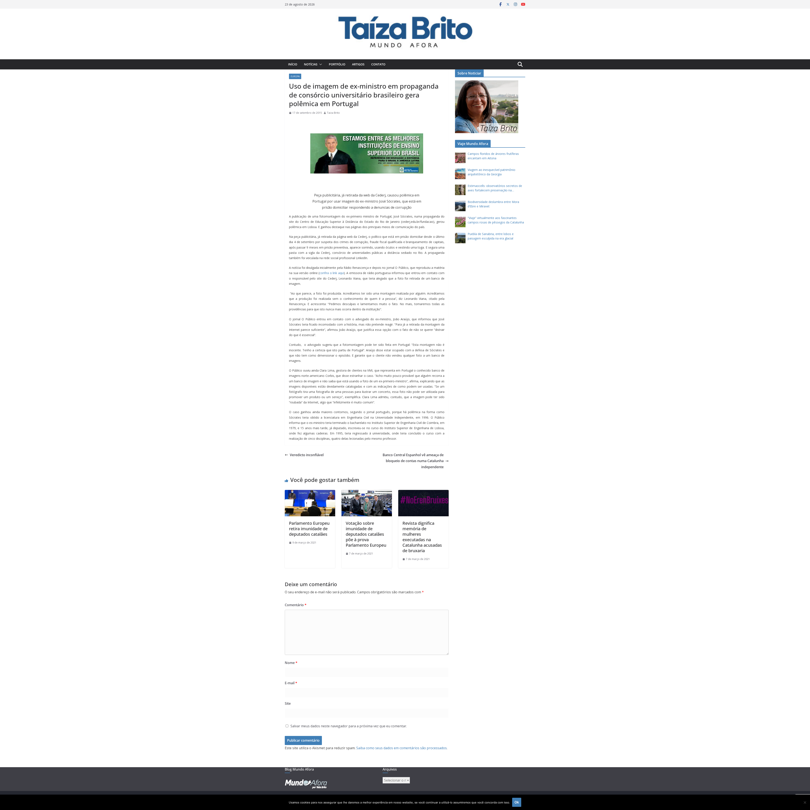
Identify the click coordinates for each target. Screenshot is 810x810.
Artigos (358, 64)
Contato (378, 64)
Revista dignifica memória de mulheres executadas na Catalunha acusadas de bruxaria (422, 536)
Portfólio (337, 64)
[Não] (805, 802)
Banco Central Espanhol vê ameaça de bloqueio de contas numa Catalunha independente (413, 461)
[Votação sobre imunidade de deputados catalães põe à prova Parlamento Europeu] (367, 493)
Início (292, 64)
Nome (291, 662)
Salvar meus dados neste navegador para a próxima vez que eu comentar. (348, 726)
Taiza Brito (333, 113)
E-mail (291, 683)
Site (288, 703)
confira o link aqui (331, 273)
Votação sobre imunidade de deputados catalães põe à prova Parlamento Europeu (366, 534)
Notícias (310, 64)
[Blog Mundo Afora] (405, 11)
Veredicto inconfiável (307, 455)
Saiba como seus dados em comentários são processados (401, 748)
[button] (319, 64)
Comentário (295, 605)
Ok (516, 802)
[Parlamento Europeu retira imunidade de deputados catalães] (310, 493)
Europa (295, 76)
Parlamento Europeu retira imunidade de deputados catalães (309, 528)
